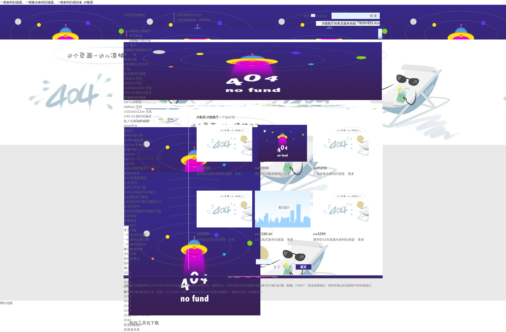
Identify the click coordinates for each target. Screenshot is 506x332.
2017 (127, 287)
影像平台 (130, 149)
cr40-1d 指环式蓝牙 (138, 93)
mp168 (129, 164)
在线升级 (130, 254)
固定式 (128, 130)
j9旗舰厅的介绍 (140, 40)
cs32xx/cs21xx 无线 (138, 88)
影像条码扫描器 (135, 97)
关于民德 (135, 36)
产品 (127, 69)
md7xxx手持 (132, 102)
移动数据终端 (133, 249)
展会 (127, 268)
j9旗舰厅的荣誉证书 (138, 50)
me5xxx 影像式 (134, 145)
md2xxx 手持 (133, 78)
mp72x (129, 159)
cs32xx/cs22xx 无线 (138, 111)
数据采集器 (132, 173)
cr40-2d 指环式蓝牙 (138, 116)
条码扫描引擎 (133, 135)
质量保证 (130, 220)
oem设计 (130, 225)
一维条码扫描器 (135, 235)
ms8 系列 (130, 183)
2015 (127, 296)
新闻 (127, 263)
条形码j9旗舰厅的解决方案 (142, 211)
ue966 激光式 (133, 140)
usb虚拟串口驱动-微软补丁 (143, 202)
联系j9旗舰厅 (133, 325)
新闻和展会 (132, 258)
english (321, 16)
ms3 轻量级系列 (135, 178)
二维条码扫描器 (135, 244)
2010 (127, 320)
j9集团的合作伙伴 (136, 64)
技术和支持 (132, 206)
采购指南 (130, 216)
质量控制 (130, 59)
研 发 (130, 55)
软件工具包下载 (135, 187)
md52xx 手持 (133, 83)
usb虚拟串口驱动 (136, 197)
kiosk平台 (131, 126)
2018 (127, 282)
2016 (127, 292)
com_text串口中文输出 (140, 192)
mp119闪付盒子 (135, 168)
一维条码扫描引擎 (136, 239)
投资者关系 (132, 329)
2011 (127, 315)
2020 (127, 273)
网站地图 (6, 303)
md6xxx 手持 (133, 107)
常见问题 (130, 230)
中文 (307, 16)
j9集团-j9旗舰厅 (135, 15)
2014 (127, 301)
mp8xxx (129, 154)
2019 (127, 277)
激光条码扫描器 (135, 74)
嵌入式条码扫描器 (136, 121)
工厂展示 (130, 45)
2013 (127, 306)
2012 (127, 311)
